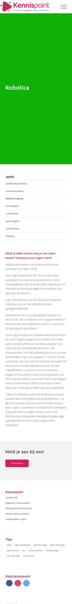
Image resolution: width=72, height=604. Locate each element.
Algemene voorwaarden (17, 502)
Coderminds (12, 213)
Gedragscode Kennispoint (18, 508)
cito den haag (52, 550)
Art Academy (12, 205)
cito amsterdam (35, 550)
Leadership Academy (16, 183)
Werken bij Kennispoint (17, 513)
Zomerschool (12, 228)
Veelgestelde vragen (15, 519)
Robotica (10, 236)
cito (23, 550)
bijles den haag (40, 545)
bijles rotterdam (57, 545)
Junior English (12, 221)
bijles (9, 545)
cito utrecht (28, 556)
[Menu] (62, 6)
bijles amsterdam (22, 545)
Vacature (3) (11, 497)
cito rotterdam (13, 556)
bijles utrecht (13, 550)
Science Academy (15, 191)
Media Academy (14, 198)
